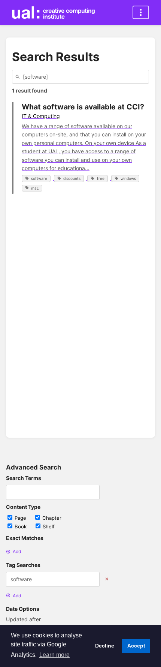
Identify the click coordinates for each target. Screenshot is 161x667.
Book (21, 526)
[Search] (18, 76)
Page (21, 518)
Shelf (49, 526)
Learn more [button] (54, 655)
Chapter (51, 518)
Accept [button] (136, 646)
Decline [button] (104, 646)
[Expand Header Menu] (141, 12)
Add (17, 551)
